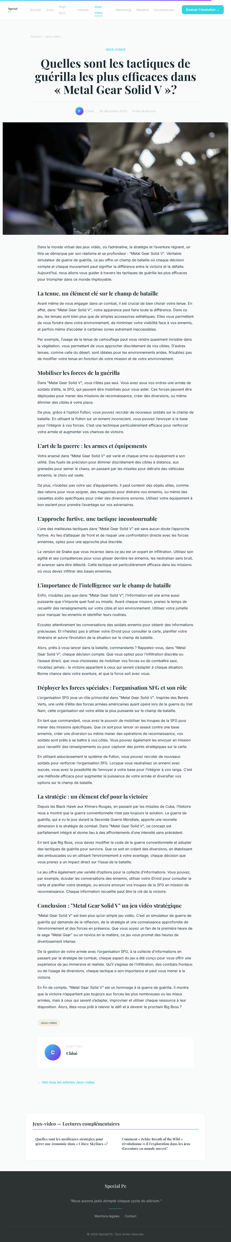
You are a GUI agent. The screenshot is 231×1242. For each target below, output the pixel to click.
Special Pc (115, 1186)
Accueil (35, 10)
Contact (130, 1216)
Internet (83, 10)
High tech (62, 10)
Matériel (142, 10)
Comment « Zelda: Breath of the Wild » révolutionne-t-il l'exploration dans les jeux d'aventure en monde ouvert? (156, 1144)
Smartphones (164, 10)
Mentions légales (107, 1216)
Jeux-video (98, 10)
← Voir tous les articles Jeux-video (66, 1082)
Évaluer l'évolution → (202, 9)
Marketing (123, 10)
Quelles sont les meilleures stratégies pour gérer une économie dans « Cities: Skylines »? (71, 1141)
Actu (49, 10)
